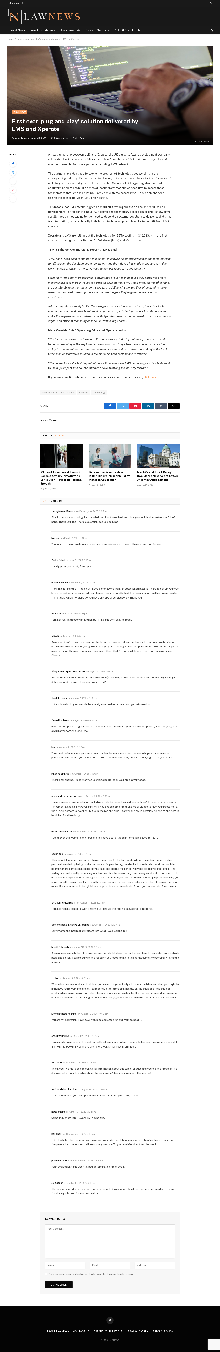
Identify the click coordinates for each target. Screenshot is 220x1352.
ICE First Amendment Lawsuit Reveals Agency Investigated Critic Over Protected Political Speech (61, 478)
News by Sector (96, 30)
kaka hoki (56, 1133)
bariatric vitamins (60, 582)
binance (55, 538)
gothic (55, 978)
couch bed (57, 854)
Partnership (67, 392)
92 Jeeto (56, 613)
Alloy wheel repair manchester (68, 671)
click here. (150, 377)
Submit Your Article (128, 30)
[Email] (12, 198)
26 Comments (61, 138)
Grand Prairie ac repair (63, 831)
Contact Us (81, 1331)
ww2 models (58, 1062)
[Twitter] (12, 172)
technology (99, 392)
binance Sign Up (60, 773)
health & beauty (60, 947)
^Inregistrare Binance (63, 511)
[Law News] (43, 16)
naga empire (58, 1111)
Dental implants (60, 720)
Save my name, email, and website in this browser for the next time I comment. (91, 1274)
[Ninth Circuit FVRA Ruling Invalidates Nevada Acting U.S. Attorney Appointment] (158, 456)
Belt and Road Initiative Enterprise (70, 924)
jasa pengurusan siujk (63, 902)
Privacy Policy (163, 1331)
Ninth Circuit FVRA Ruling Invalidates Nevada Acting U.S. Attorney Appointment (157, 476)
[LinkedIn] (12, 181)
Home (10, 39)
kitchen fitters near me (63, 1013)
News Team (21, 138)
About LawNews (58, 1331)
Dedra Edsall (58, 560)
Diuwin (55, 636)
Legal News (17, 30)
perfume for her (60, 1160)
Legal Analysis (70, 30)
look (53, 747)
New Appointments (43, 30)
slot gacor (57, 1183)
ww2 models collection (64, 1089)
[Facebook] (12, 163)
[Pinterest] (12, 189)
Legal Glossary (137, 1331)
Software (83, 392)
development (49, 392)
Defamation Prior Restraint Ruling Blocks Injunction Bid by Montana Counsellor (109, 476)
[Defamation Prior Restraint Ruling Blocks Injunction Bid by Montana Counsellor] (110, 456)
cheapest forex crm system (66, 796)
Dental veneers (59, 698)
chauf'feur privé (60, 1036)
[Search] (211, 30)
